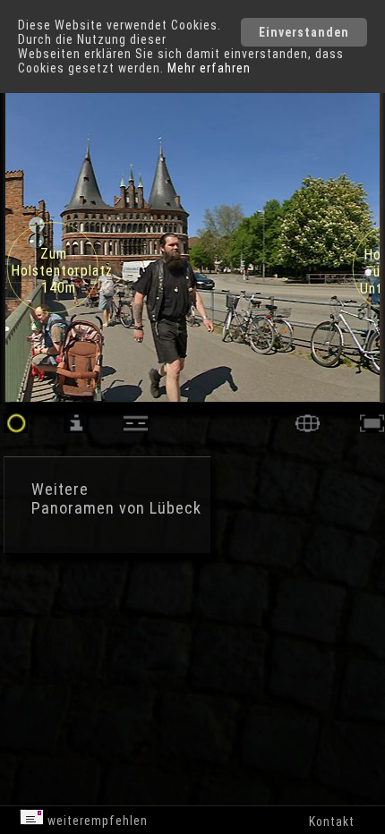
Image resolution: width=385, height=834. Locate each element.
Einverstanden (304, 32)
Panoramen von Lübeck (116, 507)
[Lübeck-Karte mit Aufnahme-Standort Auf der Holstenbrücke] (307, 428)
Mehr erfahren (209, 68)
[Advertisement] (152, 635)
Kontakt (332, 821)
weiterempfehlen (96, 820)
